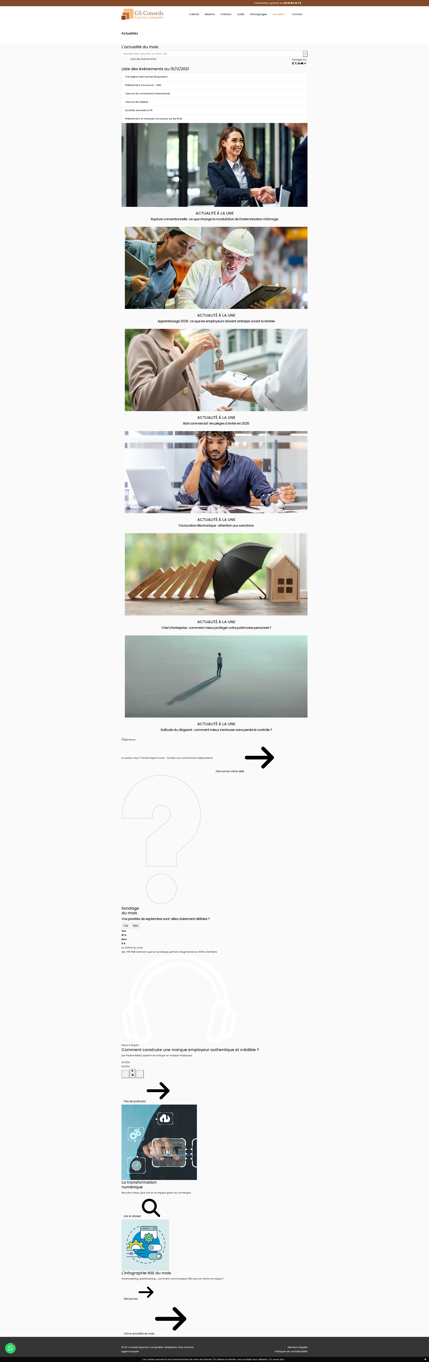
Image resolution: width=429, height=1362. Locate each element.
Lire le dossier (133, 1216)
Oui (126, 926)
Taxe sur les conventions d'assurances (147, 93)
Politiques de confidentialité (291, 1351)
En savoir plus (276, 1359)
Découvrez (131, 1299)
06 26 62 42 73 (292, 3)
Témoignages (258, 14)
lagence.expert (130, 1351)
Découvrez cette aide (230, 771)
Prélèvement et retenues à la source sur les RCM (153, 118)
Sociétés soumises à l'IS (138, 110)
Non (135, 926)
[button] (10, 1348)
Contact (297, 14)
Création (226, 14)
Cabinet (194, 14)
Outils (240, 14)
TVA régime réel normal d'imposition (146, 76)
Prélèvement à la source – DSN (143, 85)
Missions (210, 14)
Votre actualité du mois (139, 1334)
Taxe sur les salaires (136, 102)
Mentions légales (298, 1347)
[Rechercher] (305, 54)
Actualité (278, 14)
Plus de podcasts (135, 1101)
